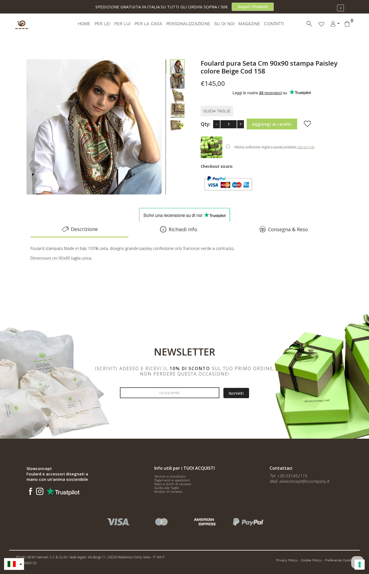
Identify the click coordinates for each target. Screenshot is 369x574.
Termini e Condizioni (170, 476)
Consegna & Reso (288, 229)
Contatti (274, 23)
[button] (14, 564)
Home (84, 23)
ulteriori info (305, 147)
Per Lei (102, 23)
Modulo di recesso (168, 492)
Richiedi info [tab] (183, 229)
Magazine (249, 23)
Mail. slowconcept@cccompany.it (299, 481)
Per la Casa (148, 23)
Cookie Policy (311, 560)
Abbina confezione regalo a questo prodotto (274, 147)
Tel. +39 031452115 (288, 475)
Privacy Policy (286, 560)
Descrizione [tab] (84, 229)
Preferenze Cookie (339, 560)
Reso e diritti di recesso (172, 484)
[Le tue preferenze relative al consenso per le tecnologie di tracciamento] (359, 564)
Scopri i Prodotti (252, 6)
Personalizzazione (188, 23)
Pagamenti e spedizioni (172, 480)
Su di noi (224, 23)
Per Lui (122, 23)
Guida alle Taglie (166, 488)
